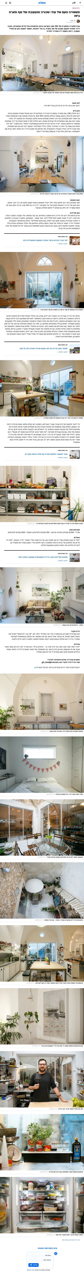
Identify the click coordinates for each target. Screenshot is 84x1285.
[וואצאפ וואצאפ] (10, 3)
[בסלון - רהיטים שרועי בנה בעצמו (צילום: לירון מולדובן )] (42, 597)
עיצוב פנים (65, 1240)
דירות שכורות (73, 1240)
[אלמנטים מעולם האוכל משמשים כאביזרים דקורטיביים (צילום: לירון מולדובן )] (42, 1144)
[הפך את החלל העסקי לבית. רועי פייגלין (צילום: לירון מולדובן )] (42, 1081)
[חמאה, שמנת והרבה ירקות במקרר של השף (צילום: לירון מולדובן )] (42, 1207)
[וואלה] (42, 3)
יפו (79, 1240)
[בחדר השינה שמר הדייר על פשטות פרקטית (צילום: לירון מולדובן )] (42, 766)
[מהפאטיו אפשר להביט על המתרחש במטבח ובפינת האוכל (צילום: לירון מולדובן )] (42, 829)
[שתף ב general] (6, 3)
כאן (35, 668)
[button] (73, 3)
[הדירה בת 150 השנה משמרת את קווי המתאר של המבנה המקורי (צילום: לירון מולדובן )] (42, 65)
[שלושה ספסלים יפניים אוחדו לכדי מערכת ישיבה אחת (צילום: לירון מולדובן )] (42, 703)
